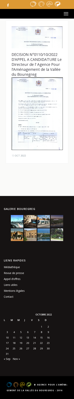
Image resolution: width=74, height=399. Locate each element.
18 (14, 343)
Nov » (16, 359)
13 (27, 337)
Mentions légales (14, 291)
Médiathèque (12, 267)
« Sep (7, 359)
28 (34, 348)
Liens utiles (10, 285)
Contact (8, 296)
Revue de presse (14, 273)
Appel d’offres (12, 279)
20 (27, 343)
